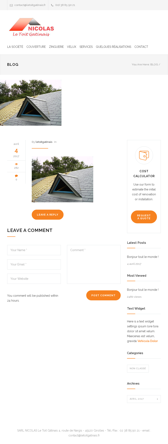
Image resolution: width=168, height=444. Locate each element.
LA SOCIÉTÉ (15, 46)
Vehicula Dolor (147, 341)
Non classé (138, 368)
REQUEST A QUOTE (144, 217)
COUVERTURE (36, 46)
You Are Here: (141, 64)
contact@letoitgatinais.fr (30, 5)
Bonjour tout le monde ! (143, 256)
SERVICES (86, 46)
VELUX (71, 46)
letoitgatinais (44, 141)
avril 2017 (144, 399)
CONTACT (141, 46)
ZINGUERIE (56, 46)
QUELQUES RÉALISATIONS (113, 46)
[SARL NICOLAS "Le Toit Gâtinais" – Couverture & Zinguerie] (32, 27)
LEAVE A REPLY (47, 214)
